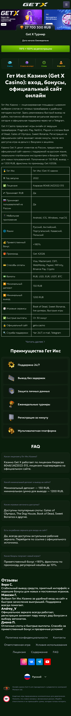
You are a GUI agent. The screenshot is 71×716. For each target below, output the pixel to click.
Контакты (59, 637)
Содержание (39, 652)
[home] (35, 5)
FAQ (55, 652)
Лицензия (19, 652)
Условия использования (51, 644)
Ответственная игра (17, 644)
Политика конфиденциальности (26, 637)
